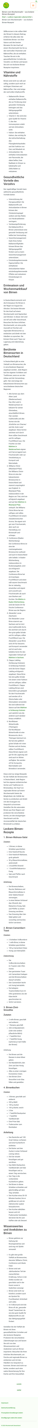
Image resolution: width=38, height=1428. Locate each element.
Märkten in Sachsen (16, 657)
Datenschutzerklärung (8, 1408)
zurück (19, 1384)
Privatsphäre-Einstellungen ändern (12, 1413)
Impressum (4, 1403)
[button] (36, 2)
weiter (19, 1390)
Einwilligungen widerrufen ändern (11, 1418)
